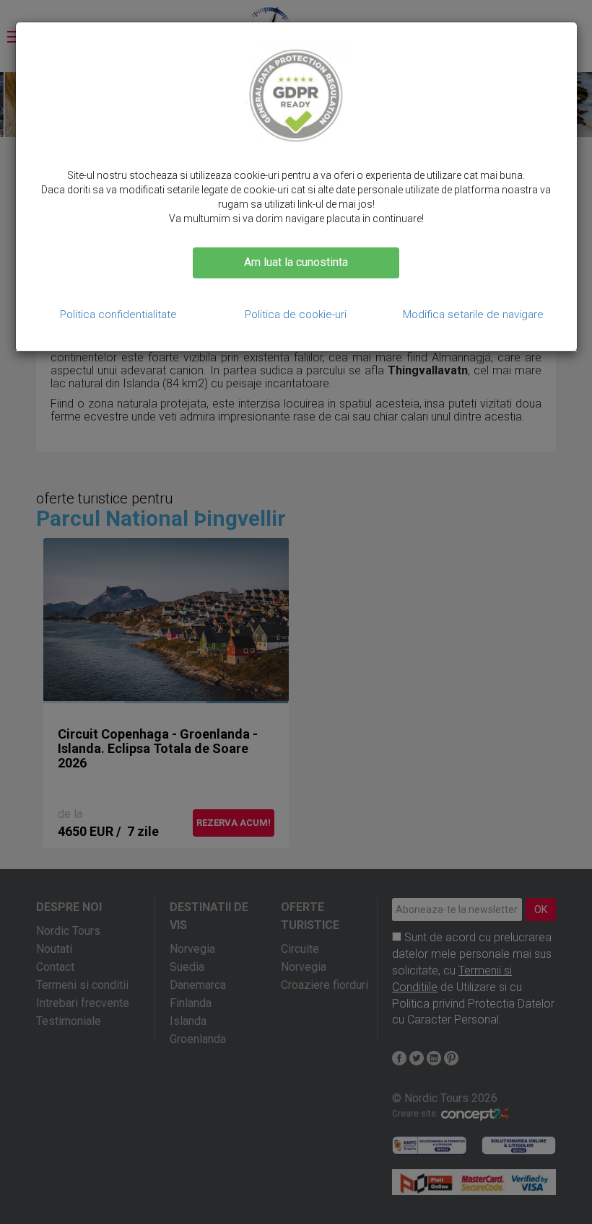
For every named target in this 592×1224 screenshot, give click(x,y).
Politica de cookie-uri (296, 314)
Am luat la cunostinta (296, 262)
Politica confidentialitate (118, 314)
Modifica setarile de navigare (473, 314)
